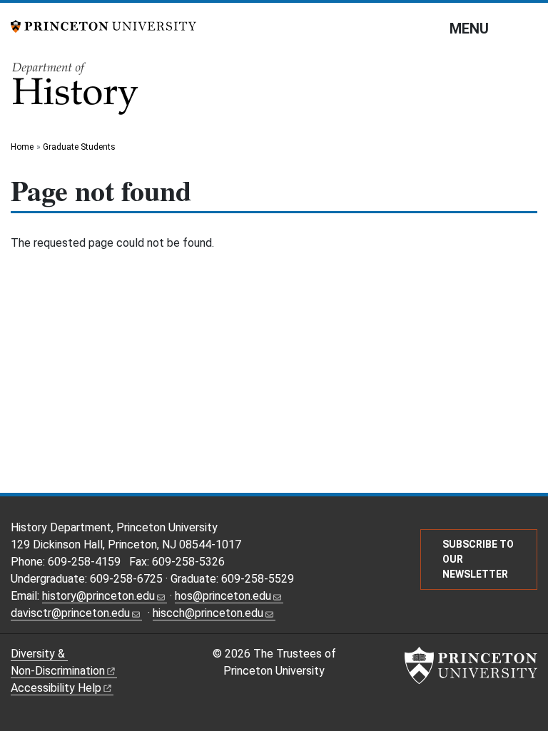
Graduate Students (79, 147)
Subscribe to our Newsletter (478, 559)
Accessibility (56, 688)
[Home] (76, 93)
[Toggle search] (528, 28)
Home (22, 147)
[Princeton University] (103, 25)
